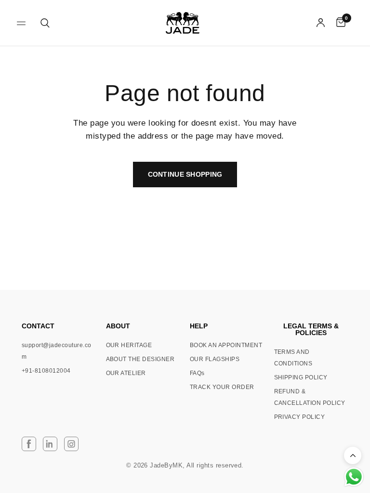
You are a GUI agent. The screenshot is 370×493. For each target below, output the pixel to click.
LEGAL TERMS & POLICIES (311, 329)
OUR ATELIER (126, 373)
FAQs (197, 373)
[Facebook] (29, 444)
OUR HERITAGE (129, 345)
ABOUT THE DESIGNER (140, 359)
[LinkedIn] (50, 444)
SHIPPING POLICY (301, 377)
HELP (199, 326)
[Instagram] (71, 444)
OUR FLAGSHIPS (214, 359)
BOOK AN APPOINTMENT (226, 345)
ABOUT (118, 326)
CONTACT (38, 326)
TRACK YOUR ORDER (222, 387)
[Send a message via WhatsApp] (354, 477)
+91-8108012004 (46, 370)
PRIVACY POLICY (299, 417)
